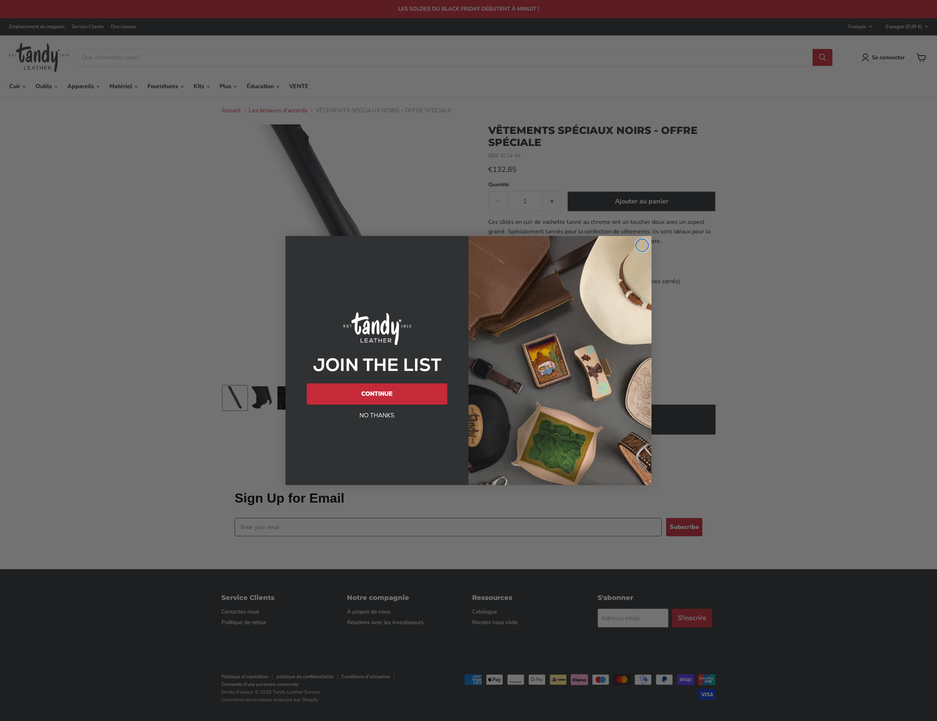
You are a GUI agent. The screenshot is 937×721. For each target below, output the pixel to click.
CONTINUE (377, 394)
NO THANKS (377, 415)
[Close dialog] (642, 245)
